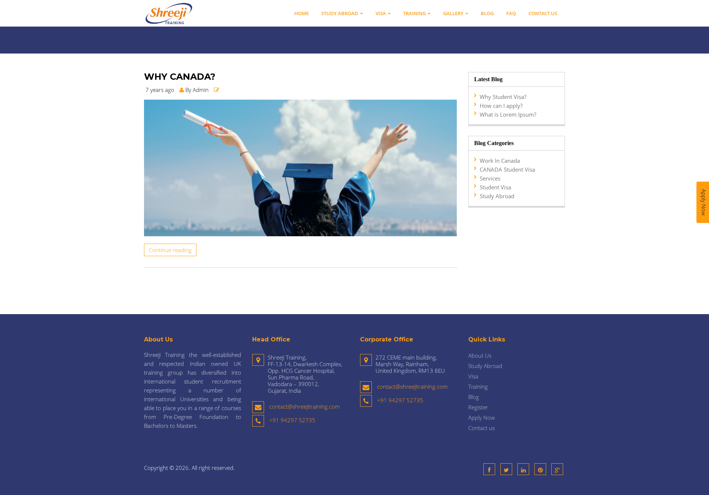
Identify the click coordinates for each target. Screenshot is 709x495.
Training (415, 13)
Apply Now (481, 417)
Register (478, 407)
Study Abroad (340, 13)
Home (301, 13)
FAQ (511, 13)
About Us (479, 355)
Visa (381, 13)
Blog (487, 13)
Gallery (454, 13)
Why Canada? (179, 77)
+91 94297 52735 (292, 420)
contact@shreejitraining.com (304, 406)
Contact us (542, 13)
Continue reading (170, 250)
